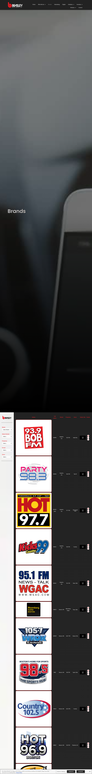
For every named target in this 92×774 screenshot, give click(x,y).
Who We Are (41, 4)
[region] (46, 771)
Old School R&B (75, 510)
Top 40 (75, 474)
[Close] (89, 771)
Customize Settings (61, 771)
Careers (80, 7)
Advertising (57, 4)
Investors (79, 4)
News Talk (75, 583)
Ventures (72, 7)
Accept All (80, 771)
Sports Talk (75, 672)
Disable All (71, 771)
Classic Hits (75, 636)
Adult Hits (75, 437)
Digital (63, 4)
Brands (50, 4)
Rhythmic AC (75, 745)
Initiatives (70, 4)
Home (34, 4)
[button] (83, 438)
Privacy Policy (19, 772)
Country (75, 546)
